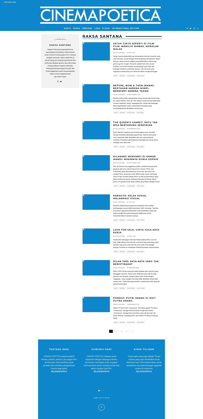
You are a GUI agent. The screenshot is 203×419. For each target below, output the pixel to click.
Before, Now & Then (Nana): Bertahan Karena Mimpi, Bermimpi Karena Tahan (133, 88)
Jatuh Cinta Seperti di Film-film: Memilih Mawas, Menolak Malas (136, 46)
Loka (97, 28)
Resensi (122, 75)
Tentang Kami (10, 2)
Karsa (76, 28)
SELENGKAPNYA (59, 371)
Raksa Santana (119, 52)
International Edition (125, 28)
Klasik (106, 28)
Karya (67, 28)
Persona (87, 28)
